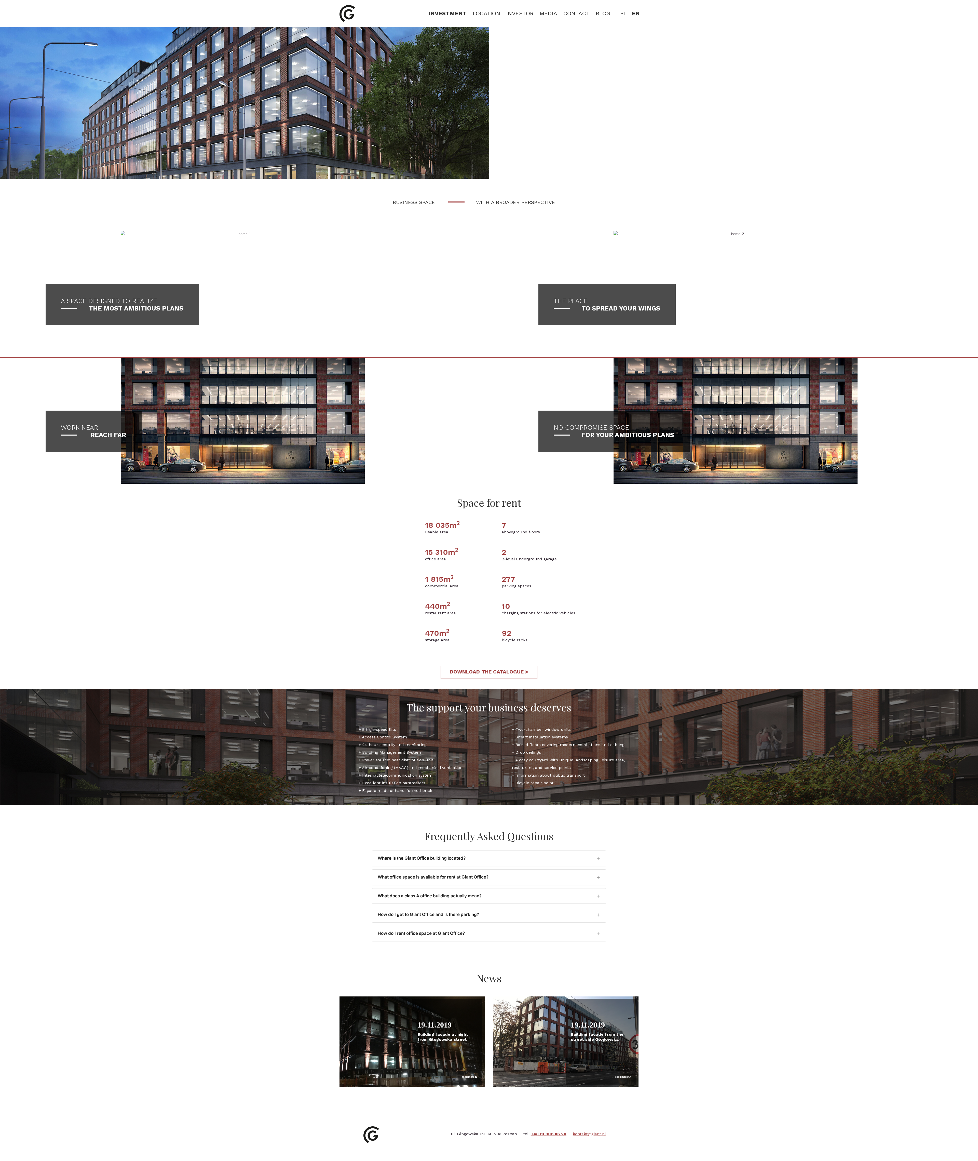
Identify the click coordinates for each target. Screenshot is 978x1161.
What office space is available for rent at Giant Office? (433, 877)
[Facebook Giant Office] (419, 1145)
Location (486, 13)
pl (623, 13)
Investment (448, 13)
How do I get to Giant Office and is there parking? (428, 914)
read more (468, 1076)
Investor (520, 13)
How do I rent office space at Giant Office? (421, 933)
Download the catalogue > (489, 672)
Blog (603, 13)
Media (548, 13)
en (636, 13)
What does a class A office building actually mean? (430, 895)
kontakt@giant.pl (589, 1133)
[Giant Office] (347, 13)
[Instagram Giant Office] (432, 1145)
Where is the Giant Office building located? (422, 858)
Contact (576, 13)
